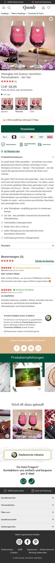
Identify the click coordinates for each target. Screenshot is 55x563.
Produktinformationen (12, 157)
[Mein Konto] (43, 8)
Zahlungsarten (8, 526)
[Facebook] (17, 348)
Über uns (5, 512)
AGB (20, 549)
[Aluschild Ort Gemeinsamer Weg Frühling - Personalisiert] (27, 395)
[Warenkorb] (52, 6)
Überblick (5, 245)
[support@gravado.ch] (23, 481)
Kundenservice (8, 497)
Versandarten (8, 505)
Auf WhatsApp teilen (12, 151)
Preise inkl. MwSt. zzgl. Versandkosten (16, 90)
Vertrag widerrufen (38, 552)
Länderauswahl (8, 519)
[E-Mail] (38, 348)
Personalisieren (27, 129)
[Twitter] (24, 348)
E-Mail (30, 473)
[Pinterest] (31, 348)
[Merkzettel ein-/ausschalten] (51, 67)
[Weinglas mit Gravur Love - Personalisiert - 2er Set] (27, 442)
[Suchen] (9, 8)
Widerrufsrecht (47, 549)
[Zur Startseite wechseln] (29, 7)
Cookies (14, 552)
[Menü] (3, 8)
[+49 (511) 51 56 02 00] (32, 481)
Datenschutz (7, 549)
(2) (15, 81)
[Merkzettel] (48, 8)
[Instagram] (19, 542)
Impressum (32, 549)
